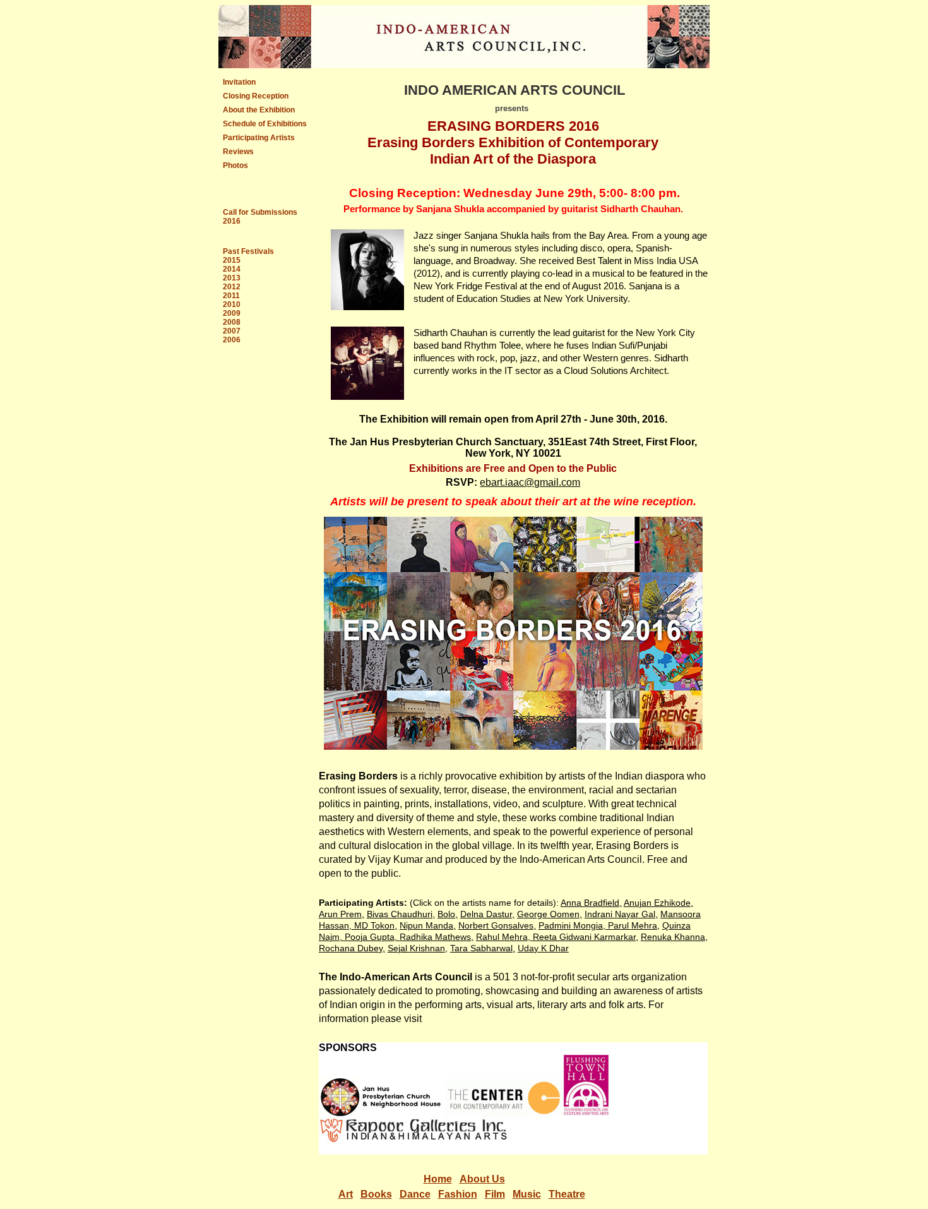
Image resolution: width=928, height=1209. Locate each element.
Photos (235, 165)
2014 (232, 269)
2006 (232, 339)
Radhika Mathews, (436, 937)
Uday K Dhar (543, 948)
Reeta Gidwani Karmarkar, (585, 937)
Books (376, 1194)
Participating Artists (259, 137)
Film (495, 1194)
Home (438, 1179)
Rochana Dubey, (352, 948)
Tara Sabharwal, (482, 948)
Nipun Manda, (428, 925)
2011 (231, 295)
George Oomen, (549, 914)
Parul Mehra (631, 925)
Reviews (238, 151)
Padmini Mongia (570, 925)
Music (527, 1194)
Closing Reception (256, 96)
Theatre (567, 1194)
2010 (232, 304)
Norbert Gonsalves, (497, 925)
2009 (232, 313)
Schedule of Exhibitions (265, 123)
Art (345, 1194)
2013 (232, 278)
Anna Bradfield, (591, 903)
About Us (482, 1179)
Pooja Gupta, (372, 937)
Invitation (239, 82)
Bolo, (447, 914)
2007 (232, 331)
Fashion (457, 1194)
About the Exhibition (259, 109)
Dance (415, 1194)
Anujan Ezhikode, (658, 903)
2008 (232, 322)
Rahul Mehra (502, 937)
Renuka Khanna (673, 937)
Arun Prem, (341, 914)
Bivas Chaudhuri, (401, 914)
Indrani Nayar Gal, (621, 914)
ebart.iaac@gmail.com (530, 482)
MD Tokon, (374, 925)
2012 (232, 286)
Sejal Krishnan (416, 948)
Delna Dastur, (487, 914)
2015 (232, 260)
